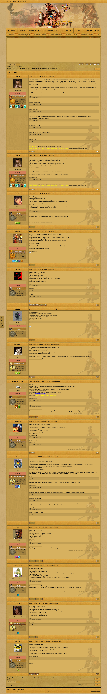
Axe (18, 193)
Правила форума (71, 35)
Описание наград (56, 35)
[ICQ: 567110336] (36, 637)
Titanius (17, 309)
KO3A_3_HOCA (17, 565)
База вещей (66, 30)
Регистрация (22, 1)
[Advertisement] (53, 50)
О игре (22, 30)
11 (57, 527)
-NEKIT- (18, 527)
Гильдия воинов (16, 68)
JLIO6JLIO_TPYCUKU (18, 381)
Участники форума (40, 35)
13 (57, 603)
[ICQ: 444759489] (36, 417)
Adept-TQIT (18, 641)
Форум (78, 30)
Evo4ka (20, 66)
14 (60, 641)
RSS (98, 35)
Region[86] (18, 231)
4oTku (18, 269)
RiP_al (18, 603)
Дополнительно (92, 30)
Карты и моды (35, 30)
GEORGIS (18, 421)
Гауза (17, 456)
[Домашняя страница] (42, 305)
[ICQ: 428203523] (45, 305)
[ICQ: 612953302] (41, 561)
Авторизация (11, 1)
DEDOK (18, 76)
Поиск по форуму (87, 35)
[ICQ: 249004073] (41, 599)
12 (57, 565)
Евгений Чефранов (95, 691)
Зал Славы (35, 68)
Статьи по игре (51, 30)
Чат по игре (1, 321)
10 (57, 456)
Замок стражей (26, 68)
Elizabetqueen (18, 344)
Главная (11, 30)
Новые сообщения (24, 35)
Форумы (11, 35)
